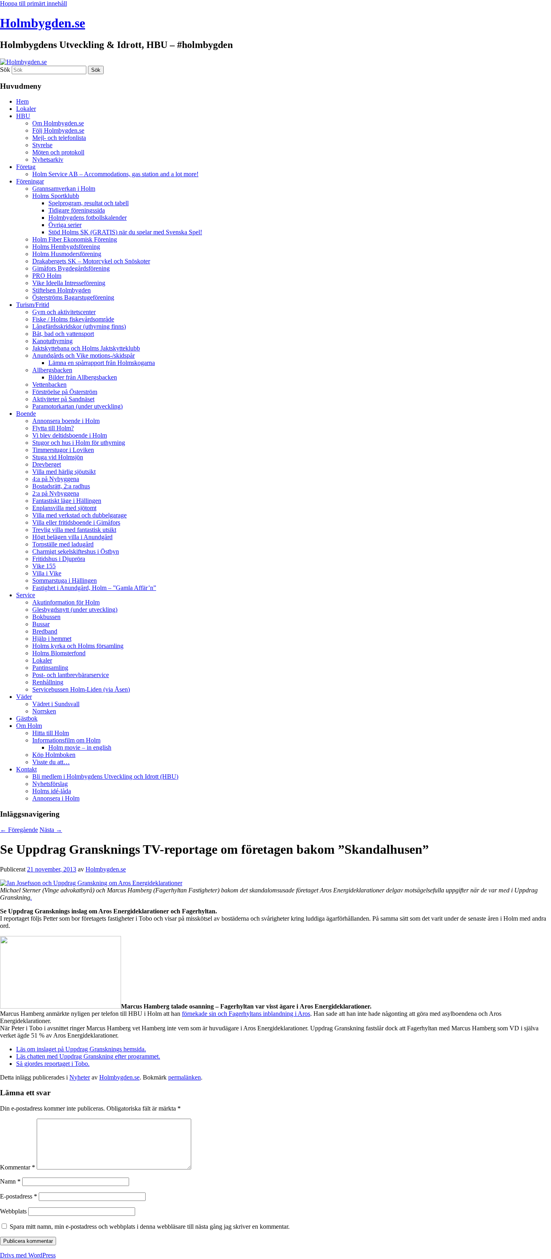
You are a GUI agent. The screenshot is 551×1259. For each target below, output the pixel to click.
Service (25, 595)
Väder (24, 696)
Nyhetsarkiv (47, 159)
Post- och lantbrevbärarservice (70, 674)
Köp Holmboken (53, 754)
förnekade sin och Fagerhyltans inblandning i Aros (246, 1013)
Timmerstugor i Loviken (63, 449)
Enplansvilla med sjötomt (64, 507)
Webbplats (13, 1211)
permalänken (184, 1077)
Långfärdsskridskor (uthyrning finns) (79, 326)
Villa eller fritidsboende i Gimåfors (76, 522)
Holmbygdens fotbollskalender (87, 217)
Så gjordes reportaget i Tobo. (53, 1063)
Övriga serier (64, 224)
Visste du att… (51, 762)
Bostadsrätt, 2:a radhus (61, 486)
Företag (25, 166)
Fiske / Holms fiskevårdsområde (73, 319)
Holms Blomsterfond (59, 653)
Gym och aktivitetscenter (64, 311)
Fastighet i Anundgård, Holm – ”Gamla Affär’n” (94, 587)
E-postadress (18, 1196)
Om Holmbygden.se (58, 123)
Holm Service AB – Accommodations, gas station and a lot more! (115, 174)
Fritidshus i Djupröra (58, 558)
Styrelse (42, 145)
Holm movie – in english (79, 747)
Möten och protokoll (58, 152)
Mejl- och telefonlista (59, 137)
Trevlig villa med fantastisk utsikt (74, 529)
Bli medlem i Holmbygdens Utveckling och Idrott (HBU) (105, 776)
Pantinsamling (50, 667)
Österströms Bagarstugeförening (73, 297)
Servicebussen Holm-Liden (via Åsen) (81, 689)
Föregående (19, 829)
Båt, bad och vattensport (63, 333)
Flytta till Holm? (53, 428)
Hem (22, 101)
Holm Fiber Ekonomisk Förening (74, 239)
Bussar (41, 624)
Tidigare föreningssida (76, 210)
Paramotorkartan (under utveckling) (77, 406)
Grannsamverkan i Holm (63, 188)
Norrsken (44, 711)
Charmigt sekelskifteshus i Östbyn (75, 551)
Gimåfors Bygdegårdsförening (71, 268)
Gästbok (27, 718)
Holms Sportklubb (55, 195)
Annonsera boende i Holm (66, 420)
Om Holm (29, 725)
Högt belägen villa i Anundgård (72, 537)
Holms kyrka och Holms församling (77, 645)
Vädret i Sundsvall (55, 703)
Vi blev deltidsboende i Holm (69, 435)
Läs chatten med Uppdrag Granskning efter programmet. (88, 1056)
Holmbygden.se (42, 23)
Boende (26, 413)
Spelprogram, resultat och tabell (88, 203)
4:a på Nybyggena (55, 478)
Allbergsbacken (52, 370)
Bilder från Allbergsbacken (82, 377)
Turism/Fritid (32, 304)
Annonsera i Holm (55, 798)
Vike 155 (44, 566)
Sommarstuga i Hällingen (64, 580)
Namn (10, 1181)
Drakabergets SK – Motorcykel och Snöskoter (91, 261)
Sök (5, 69)
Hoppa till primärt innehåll (33, 3)
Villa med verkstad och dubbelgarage (79, 515)
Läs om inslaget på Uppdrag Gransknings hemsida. (81, 1049)
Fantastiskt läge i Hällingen (66, 500)
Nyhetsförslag (50, 783)
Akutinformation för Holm (66, 602)
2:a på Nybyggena (55, 493)
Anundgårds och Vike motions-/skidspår (83, 355)
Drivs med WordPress (28, 1255)
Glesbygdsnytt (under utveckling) (74, 609)
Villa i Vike (46, 573)
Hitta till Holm (50, 733)
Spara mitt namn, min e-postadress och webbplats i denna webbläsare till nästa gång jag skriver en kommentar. (150, 1226)
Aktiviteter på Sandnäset (63, 399)
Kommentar (17, 1167)
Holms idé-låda (51, 791)
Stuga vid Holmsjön (57, 457)
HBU (23, 116)
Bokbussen (46, 616)
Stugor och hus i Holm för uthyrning (78, 442)
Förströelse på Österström (64, 391)
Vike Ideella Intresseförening (68, 282)
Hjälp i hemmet (51, 638)
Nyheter (79, 1077)
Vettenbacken (49, 384)
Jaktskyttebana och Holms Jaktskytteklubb (86, 348)
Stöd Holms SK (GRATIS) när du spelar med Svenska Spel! (125, 232)
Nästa (51, 829)
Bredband (44, 631)
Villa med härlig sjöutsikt (64, 471)
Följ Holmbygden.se (58, 130)
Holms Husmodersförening (66, 253)
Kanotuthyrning (52, 341)
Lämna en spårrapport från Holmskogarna (101, 362)
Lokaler (26, 108)
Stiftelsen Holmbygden (61, 290)
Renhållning (47, 682)
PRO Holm (46, 275)
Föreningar (30, 181)
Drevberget (46, 464)
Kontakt (26, 769)
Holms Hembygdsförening (66, 246)
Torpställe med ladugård (63, 544)
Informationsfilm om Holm (66, 740)
